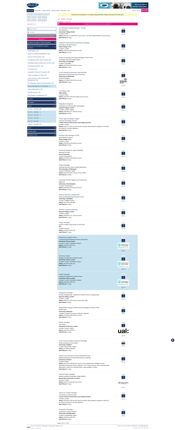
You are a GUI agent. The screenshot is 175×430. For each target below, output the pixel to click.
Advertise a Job (65, 10)
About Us (33, 428)
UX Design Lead (64, 91)
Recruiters (145, 10)
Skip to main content (7, 1)
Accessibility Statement (143, 425)
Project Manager (64, 165)
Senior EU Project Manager (68, 393)
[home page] (33, 6)
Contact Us (38, 428)
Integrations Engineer (66, 104)
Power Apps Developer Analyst (69, 119)
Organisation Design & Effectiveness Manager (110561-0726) (79, 307)
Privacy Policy (127, 425)
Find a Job (30, 10)
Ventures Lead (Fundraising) (68, 209)
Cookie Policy (134, 425)
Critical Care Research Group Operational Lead (74, 356)
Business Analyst (64, 256)
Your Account (136, 10)
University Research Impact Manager (71, 150)
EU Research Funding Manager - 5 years (72, 28)
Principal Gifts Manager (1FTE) (69, 135)
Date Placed (60, 21)
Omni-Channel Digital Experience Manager (73, 341)
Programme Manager (66, 293)
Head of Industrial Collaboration (69, 195)
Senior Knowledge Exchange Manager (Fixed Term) (76, 57)
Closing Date (67, 21)
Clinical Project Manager (67, 374)
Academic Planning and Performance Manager (74, 43)
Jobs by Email (55, 10)
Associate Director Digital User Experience (73, 180)
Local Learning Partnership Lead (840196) (73, 72)
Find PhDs (38, 10)
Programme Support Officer (68, 237)
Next (67, 423)
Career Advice (46, 10)
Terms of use (120, 425)
